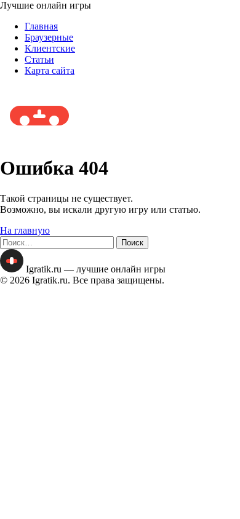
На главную (25, 230)
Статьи (39, 59)
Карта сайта (49, 70)
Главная (41, 26)
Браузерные (49, 37)
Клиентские (50, 48)
